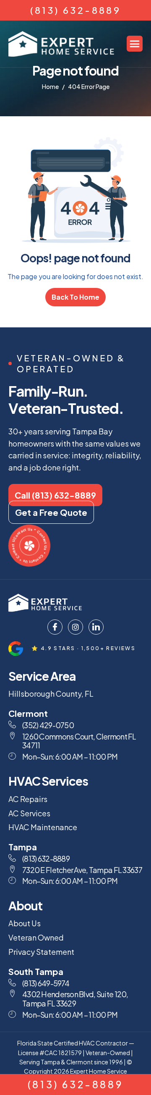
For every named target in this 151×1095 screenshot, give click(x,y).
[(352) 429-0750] (12, 724)
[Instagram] (75, 627)
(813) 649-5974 (45, 983)
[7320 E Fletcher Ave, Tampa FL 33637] (12, 869)
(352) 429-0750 (48, 725)
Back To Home (75, 297)
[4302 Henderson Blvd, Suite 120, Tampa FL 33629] (12, 993)
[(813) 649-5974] (12, 982)
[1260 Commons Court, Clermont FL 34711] (12, 736)
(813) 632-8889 (75, 10)
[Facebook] (54, 627)
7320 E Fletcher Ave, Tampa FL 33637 (82, 870)
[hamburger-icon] (135, 44)
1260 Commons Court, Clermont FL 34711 (79, 741)
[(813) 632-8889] (12, 858)
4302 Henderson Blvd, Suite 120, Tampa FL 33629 (75, 998)
